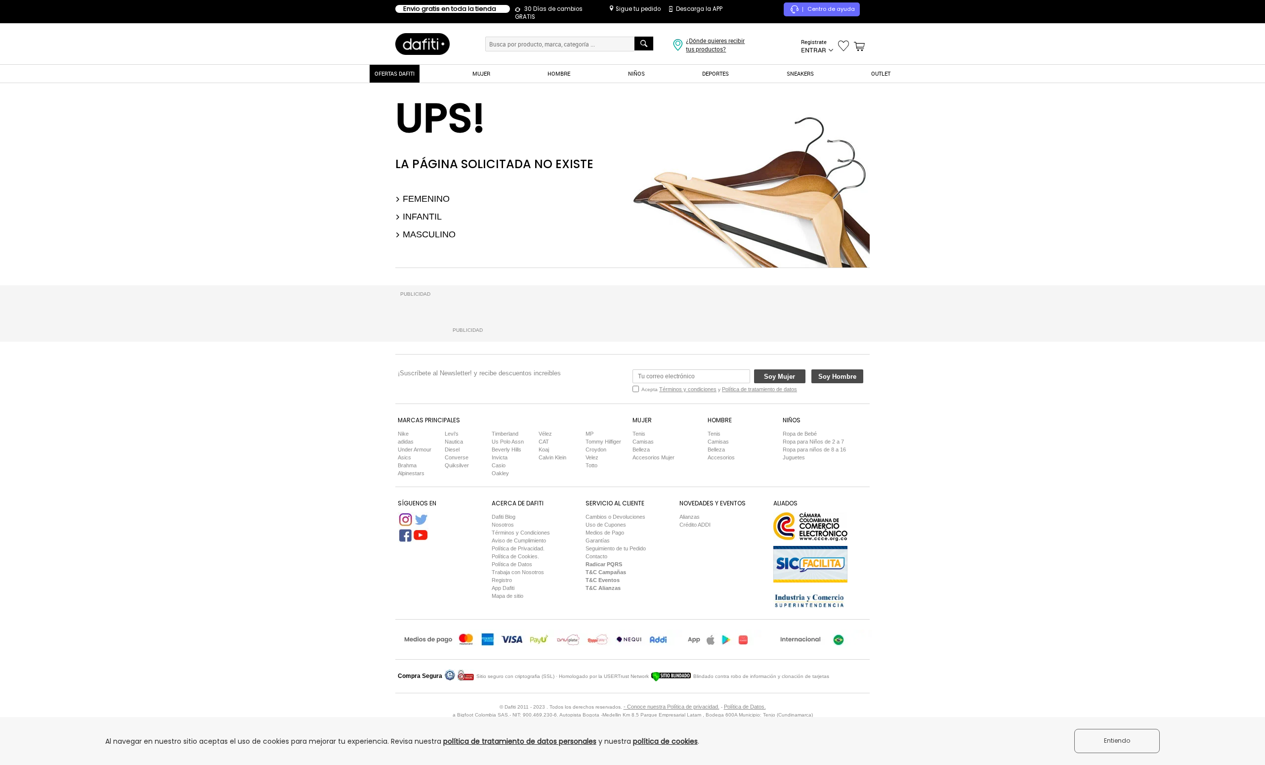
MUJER (481, 73)
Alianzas (689, 517)
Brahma (407, 465)
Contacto (596, 556)
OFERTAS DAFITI (395, 73)
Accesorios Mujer (653, 457)
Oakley (500, 473)
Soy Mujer (779, 376)
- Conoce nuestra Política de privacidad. (671, 707)
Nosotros (503, 525)
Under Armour (414, 449)
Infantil (421, 217)
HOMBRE (559, 73)
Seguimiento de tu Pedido (616, 548)
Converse (456, 457)
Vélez (545, 434)
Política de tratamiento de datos (759, 389)
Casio (499, 465)
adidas (406, 442)
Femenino (425, 199)
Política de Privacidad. (518, 548)
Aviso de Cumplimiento (519, 540)
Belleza (641, 449)
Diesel (452, 449)
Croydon (596, 449)
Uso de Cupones (606, 525)
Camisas (643, 442)
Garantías (598, 540)
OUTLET (880, 73)
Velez (592, 457)
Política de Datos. (745, 707)
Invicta (499, 457)
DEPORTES (715, 73)
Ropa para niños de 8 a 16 (814, 449)
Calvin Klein (552, 457)
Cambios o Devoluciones (615, 517)
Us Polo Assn (508, 442)
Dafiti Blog (503, 517)
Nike (403, 434)
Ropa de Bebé (800, 434)
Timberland (505, 434)
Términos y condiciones (688, 389)
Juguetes (794, 457)
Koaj (544, 449)
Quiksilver (457, 465)
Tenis (638, 434)
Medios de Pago (605, 533)
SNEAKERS (800, 73)
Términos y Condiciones (521, 533)
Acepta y (719, 389)
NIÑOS (636, 73)
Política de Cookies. (515, 556)
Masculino (428, 234)
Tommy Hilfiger (603, 442)
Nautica (454, 442)
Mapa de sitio (507, 596)
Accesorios (721, 457)
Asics (404, 457)
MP (589, 434)
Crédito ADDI (695, 525)
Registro (502, 580)
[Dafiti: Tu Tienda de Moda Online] (422, 43)
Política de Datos (512, 564)
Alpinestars (411, 473)
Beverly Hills (506, 449)
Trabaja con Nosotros (518, 572)
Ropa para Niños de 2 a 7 (813, 442)
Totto (591, 465)
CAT (544, 442)
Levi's (452, 434)
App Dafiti (503, 588)
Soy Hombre (837, 376)
